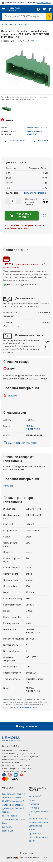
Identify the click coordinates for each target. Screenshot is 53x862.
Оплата (32, 800)
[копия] (33, 41)
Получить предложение (36, 193)
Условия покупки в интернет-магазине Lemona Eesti (38, 822)
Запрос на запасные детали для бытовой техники (13, 808)
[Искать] (49, 16)
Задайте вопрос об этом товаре (22, 443)
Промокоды (35, 833)
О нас (5, 823)
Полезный (7, 830)
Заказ (32, 829)
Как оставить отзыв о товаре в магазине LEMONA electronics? (13, 797)
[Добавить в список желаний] (44, 215)
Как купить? (35, 796)
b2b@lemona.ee (44, 3)
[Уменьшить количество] (18, 201)
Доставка (34, 804)
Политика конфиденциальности (39, 811)
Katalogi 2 (24, 24)
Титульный (6, 24)
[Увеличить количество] (7, 201)
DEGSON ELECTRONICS (37, 127)
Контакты (7, 827)
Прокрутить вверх (26, 726)
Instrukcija (13, 395)
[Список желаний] (44, 9)
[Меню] (3, 9)
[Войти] (38, 9)
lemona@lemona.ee (28, 707)
